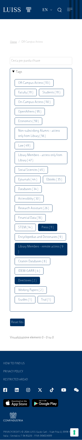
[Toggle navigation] (69, 9)
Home (13, 42)
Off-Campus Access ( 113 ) (34, 83)
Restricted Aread (15, 379)
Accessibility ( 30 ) (29, 198)
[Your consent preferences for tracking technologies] (74, 432)
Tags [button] (19, 72)
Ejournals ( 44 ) (27, 179)
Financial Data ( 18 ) (30, 218)
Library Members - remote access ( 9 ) (40, 249)
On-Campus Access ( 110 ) (34, 102)
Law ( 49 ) (24, 145)
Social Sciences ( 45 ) (31, 170)
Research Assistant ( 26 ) (33, 208)
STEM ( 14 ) (25, 227)
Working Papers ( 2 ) (30, 290)
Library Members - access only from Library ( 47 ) (40, 158)
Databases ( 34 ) (28, 189)
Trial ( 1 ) (46, 299)
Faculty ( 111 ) (25, 92)
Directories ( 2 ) (27, 280)
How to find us (14, 363)
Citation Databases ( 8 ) (32, 261)
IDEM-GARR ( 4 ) (29, 271)
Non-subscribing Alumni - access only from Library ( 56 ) (39, 133)
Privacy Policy (13, 371)
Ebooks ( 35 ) (54, 179)
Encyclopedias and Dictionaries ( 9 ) (40, 237)
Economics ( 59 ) (28, 121)
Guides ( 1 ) (25, 299)
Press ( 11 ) (48, 227)
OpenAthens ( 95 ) (29, 111)
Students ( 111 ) (51, 92)
